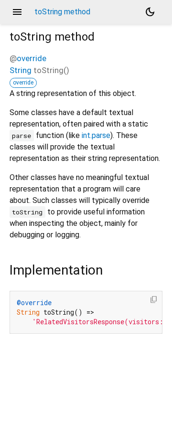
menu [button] (17, 12)
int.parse (96, 135)
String (21, 70)
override (31, 58)
